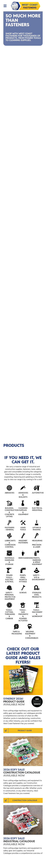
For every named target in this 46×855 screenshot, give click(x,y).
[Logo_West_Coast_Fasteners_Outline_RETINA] (25, 6)
